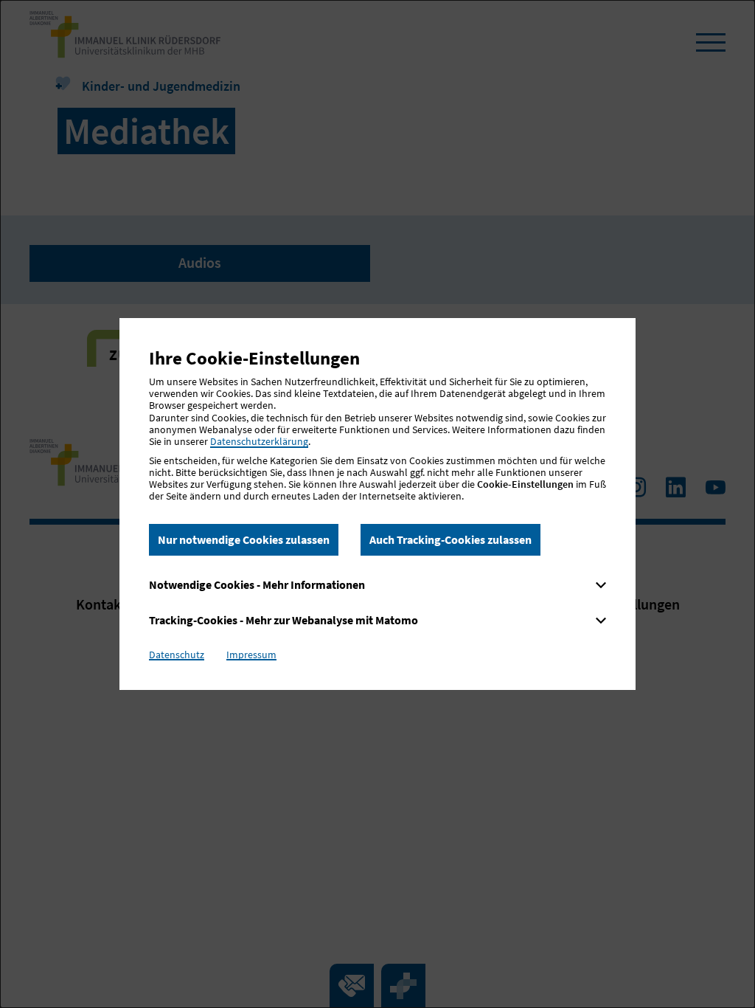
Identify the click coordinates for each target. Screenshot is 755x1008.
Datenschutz (176, 654)
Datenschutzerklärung (259, 441)
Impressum (251, 654)
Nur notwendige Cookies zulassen (244, 539)
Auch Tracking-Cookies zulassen (450, 539)
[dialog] (377, 504)
